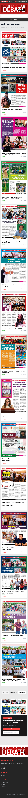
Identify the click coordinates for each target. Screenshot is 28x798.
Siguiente (21, 692)
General (3, 775)
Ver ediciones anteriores (10, 732)
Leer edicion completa (12, 729)
